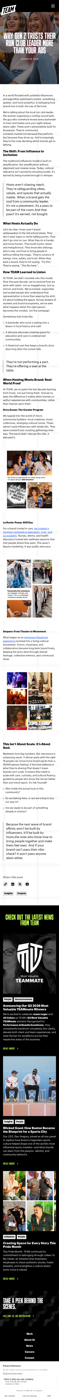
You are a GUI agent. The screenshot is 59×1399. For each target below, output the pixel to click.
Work (29, 1334)
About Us (29, 1340)
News (29, 1346)
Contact (29, 1358)
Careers (29, 1352)
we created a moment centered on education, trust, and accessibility (27, 532)
